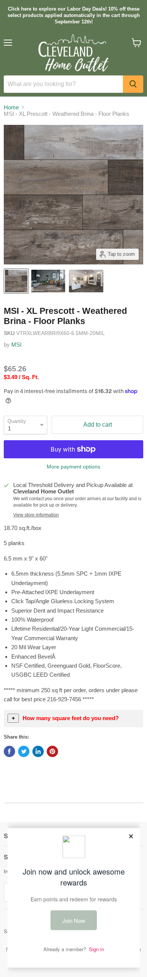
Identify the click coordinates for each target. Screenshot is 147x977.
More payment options (73, 467)
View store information (36, 515)
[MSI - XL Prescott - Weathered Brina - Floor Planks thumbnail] (16, 281)
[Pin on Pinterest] (52, 751)
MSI (16, 344)
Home (11, 107)
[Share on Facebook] (9, 751)
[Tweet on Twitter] (23, 751)
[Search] (133, 84)
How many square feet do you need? (71, 718)
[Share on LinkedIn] (38, 751)
